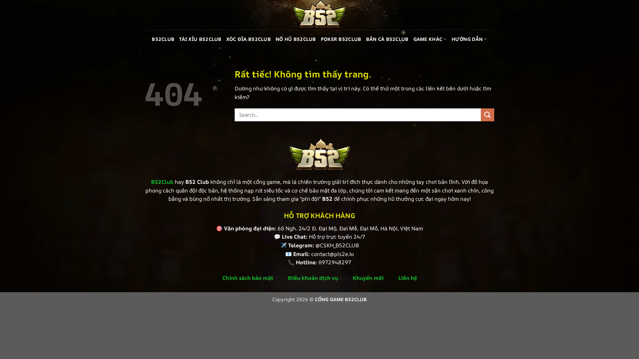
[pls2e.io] (319, 15)
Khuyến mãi (368, 278)
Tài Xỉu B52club (200, 39)
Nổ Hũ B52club (296, 39)
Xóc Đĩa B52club (248, 39)
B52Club (163, 39)
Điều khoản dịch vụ (313, 278)
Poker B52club (341, 39)
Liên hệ (407, 278)
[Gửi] (487, 114)
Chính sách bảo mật (247, 278)
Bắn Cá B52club (387, 39)
